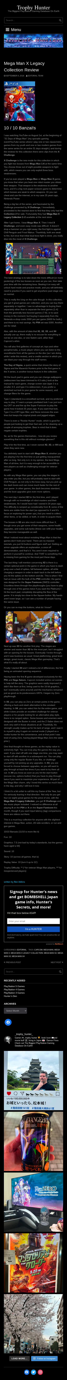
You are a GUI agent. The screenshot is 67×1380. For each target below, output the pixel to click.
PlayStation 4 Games (14, 989)
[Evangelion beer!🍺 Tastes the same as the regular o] (33, 1141)
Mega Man (48, 950)
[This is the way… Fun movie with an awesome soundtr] (33, 1263)
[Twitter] (33, 1372)
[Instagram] (40, 1372)
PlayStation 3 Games (14, 993)
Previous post (13, 962)
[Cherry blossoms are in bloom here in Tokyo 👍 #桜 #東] (33, 1323)
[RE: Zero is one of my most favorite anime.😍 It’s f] (33, 1202)
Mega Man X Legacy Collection (19, 801)
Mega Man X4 (18, 956)
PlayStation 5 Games (14, 986)
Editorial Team (35, 76)
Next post (56, 962)
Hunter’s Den (10, 996)
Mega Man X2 (50, 953)
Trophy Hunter (33, 7)
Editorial (22, 950)
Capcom (38, 950)
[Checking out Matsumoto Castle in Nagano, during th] (33, 1080)
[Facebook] (8, 1022)
